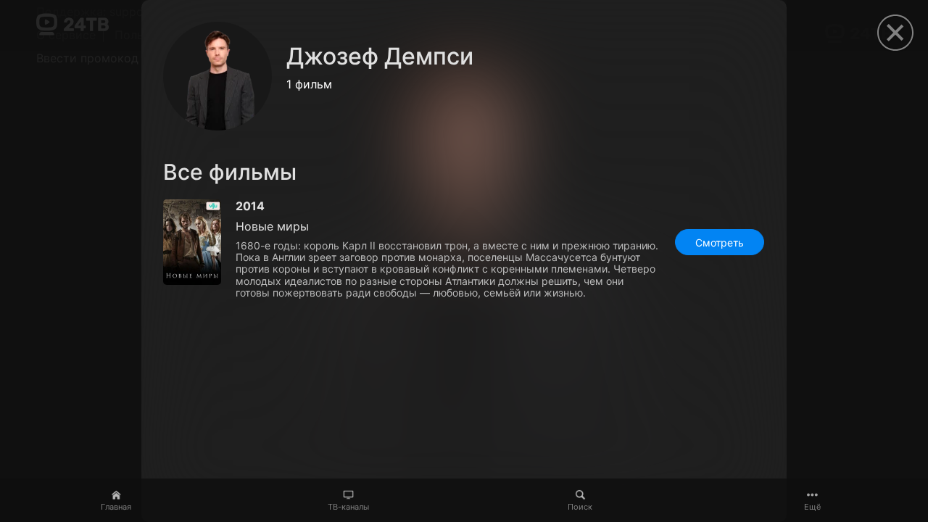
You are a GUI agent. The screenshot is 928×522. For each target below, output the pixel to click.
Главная (116, 507)
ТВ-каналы (348, 507)
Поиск (580, 507)
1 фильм (309, 84)
